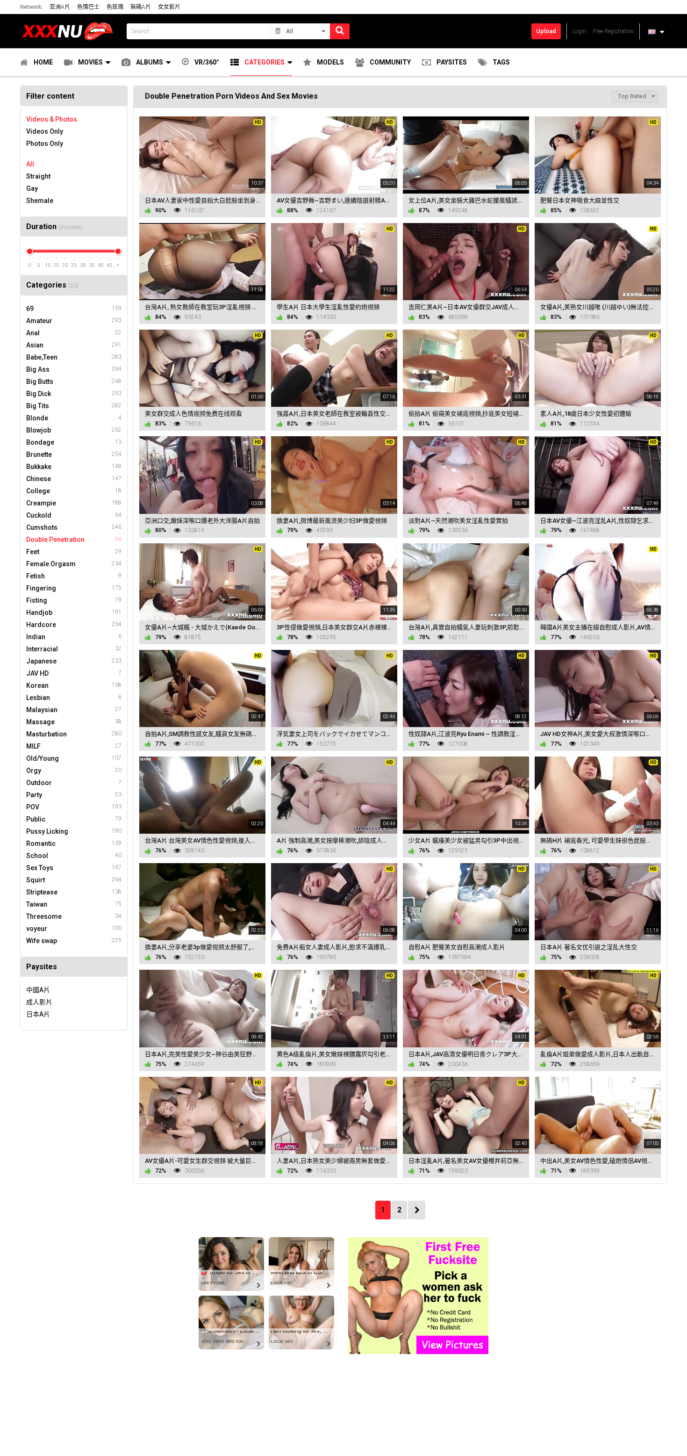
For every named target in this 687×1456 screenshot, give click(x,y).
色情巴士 (88, 7)
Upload (546, 31)
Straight (38, 176)
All (30, 164)
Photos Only (44, 143)
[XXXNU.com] (70, 31)
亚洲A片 (60, 7)
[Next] (416, 1210)
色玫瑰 (115, 7)
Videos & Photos (51, 119)
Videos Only (44, 131)
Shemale (39, 200)
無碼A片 (140, 7)
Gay (32, 188)
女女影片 (169, 7)
